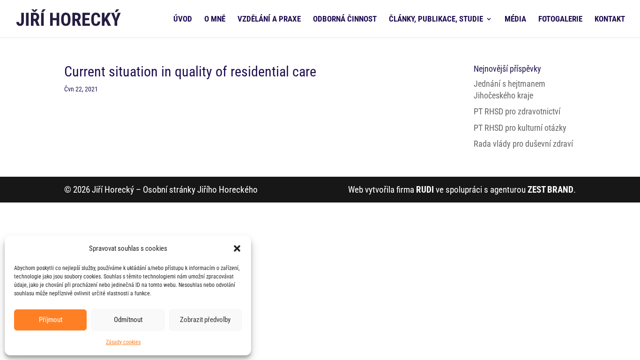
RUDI (425, 189)
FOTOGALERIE (560, 19)
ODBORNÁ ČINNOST (345, 19)
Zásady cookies (123, 342)
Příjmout (50, 319)
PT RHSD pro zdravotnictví (517, 111)
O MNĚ (214, 19)
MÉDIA (515, 19)
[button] (237, 248)
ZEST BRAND (550, 189)
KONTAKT (610, 19)
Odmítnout (128, 319)
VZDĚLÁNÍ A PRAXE (269, 19)
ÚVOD (182, 19)
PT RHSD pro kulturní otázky (520, 128)
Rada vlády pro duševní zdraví (523, 144)
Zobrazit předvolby (205, 319)
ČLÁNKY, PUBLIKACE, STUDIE (436, 19)
